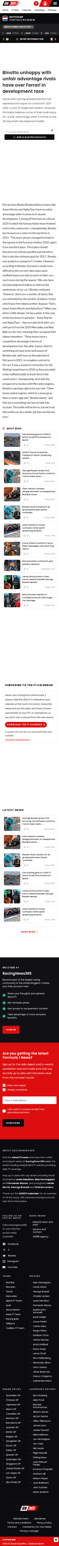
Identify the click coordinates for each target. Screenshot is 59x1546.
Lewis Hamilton (25, 1179)
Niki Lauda (38, 1448)
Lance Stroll (39, 1353)
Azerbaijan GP (13, 1459)
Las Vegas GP (13, 1473)
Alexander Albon (42, 1362)
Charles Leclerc (44, 1187)
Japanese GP (13, 1404)
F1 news (15, 10)
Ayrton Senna (40, 1416)
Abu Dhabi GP (13, 1482)
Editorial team (21, 1518)
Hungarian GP (13, 1441)
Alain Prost (38, 1400)
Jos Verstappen (41, 1439)
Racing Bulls (12, 1319)
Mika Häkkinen (40, 1434)
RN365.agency (40, 1236)
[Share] (51, 130)
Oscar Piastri (40, 1321)
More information (32, 39)
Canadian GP (13, 1414)
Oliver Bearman (41, 1372)
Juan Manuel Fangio (40, 1463)
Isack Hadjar (39, 1317)
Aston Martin (13, 1309)
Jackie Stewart (41, 1430)
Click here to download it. (17, 739)
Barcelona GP (13, 1423)
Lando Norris (39, 1287)
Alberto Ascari (40, 1412)
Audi (8, 1305)
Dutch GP (11, 1445)
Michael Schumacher (40, 1406)
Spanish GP (12, 1455)
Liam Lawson (40, 1367)
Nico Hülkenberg (42, 1358)
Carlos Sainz (39, 1326)
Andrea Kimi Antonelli (39, 1311)
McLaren (10, 1287)
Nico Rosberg (40, 1395)
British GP (11, 1432)
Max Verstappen (45, 1179)
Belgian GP (11, 1436)
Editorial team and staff (43, 1223)
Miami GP (11, 1409)
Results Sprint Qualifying (17, 27)
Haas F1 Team (13, 1314)
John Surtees (40, 1487)
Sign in (11, 1029)
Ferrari (7, 204)
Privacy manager (29, 1531)
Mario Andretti (40, 1492)
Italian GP (11, 1450)
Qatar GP (11, 1477)
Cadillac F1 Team (15, 1328)
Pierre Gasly (39, 1349)
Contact (12, 1526)
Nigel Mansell (40, 1453)
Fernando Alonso (17, 1183)
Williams (10, 1323)
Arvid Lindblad (40, 1344)
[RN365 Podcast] (36, 3)
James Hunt (39, 1425)
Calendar (26, 10)
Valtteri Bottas (41, 1340)
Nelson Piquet (40, 1478)
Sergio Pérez (39, 1330)
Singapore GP (13, 1464)
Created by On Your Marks (36, 1526)
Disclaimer (40, 1518)
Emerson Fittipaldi (42, 1469)
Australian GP (13, 1395)
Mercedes (37, 327)
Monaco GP (12, 1418)
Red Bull (10, 1282)
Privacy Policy (44, 1522)
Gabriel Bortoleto (42, 1381)
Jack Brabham (41, 1483)
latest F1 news (20, 1157)
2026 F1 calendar (29, 1193)
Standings (40, 10)
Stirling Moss (39, 1457)
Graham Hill (39, 1474)
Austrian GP (12, 1427)
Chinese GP (12, 1400)
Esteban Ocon (41, 1335)
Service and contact (39, 1230)
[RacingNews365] (11, 3)
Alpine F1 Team (14, 1300)
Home (5, 10)
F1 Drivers (52, 10)
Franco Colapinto (42, 1376)
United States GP (15, 1468)
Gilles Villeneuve (42, 1421)
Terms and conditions (19, 1522)
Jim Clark (38, 1443)
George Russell (20, 1187)
